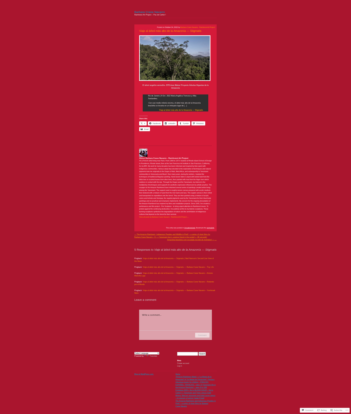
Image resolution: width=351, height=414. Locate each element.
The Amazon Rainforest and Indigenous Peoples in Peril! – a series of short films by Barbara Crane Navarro (196, 403)
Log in (179, 366)
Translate (153, 356)
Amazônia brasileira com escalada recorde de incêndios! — (192, 240)
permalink (210, 228)
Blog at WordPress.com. (144, 374)
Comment (202, 335)
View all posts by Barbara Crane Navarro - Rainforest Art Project (164, 217)
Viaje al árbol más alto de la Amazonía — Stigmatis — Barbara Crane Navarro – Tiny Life (178, 267)
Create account (183, 363)
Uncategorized (189, 228)
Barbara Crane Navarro (149, 12)
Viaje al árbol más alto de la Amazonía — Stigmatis (170, 30)
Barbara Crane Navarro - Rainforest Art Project (197, 27)
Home (178, 374)
